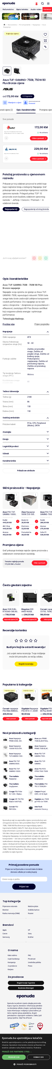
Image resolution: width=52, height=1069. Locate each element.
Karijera (10, 969)
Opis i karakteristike (26, 110)
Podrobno (37, 1048)
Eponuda (5, 25)
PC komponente (24, 25)
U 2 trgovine (27, 96)
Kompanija (11, 962)
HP (29, 930)
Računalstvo (8, 9)
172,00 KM (41, 127)
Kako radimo (12, 955)
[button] (26, 1051)
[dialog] (26, 1051)
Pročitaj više (9, 324)
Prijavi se (24, 886)
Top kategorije (12, 901)
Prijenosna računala (10, 906)
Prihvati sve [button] (14, 1057)
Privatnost (31, 959)
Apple (5, 930)
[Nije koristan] (34, 258)
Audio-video (36, 9)
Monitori (6, 910)
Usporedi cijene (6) (30, 619)
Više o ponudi (38, 138)
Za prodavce (12, 966)
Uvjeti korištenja (13, 959)
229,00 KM (41, 149)
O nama (13, 950)
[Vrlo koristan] (45, 258)
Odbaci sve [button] (38, 1057)
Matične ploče (33, 906)
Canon (5, 934)
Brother (30, 937)
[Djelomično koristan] (40, 258)
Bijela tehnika (22, 9)
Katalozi (47, 9)
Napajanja (36, 25)
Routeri (30, 913)
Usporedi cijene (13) (11, 619)
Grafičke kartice (33, 910)
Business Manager (26, 988)
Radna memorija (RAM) (11, 913)
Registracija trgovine (26, 983)
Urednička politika (34, 962)
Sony (30, 934)
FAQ (29, 955)
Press (30, 966)
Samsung (6, 937)
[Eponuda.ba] (13, 3)
